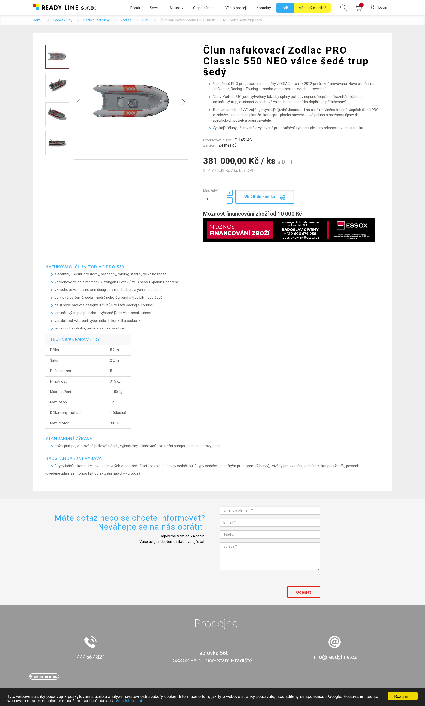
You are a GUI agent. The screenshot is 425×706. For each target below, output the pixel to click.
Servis (155, 8)
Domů (135, 8)
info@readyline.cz (334, 657)
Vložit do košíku (259, 196)
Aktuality (176, 8)
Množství (210, 190)
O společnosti (204, 8)
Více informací (128, 700)
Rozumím (403, 696)
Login (382, 7)
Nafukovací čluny (96, 20)
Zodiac (126, 20)
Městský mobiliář (312, 8)
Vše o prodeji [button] (236, 8)
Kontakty (264, 8)
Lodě (285, 8)
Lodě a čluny (62, 20)
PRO (145, 20)
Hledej (343, 7)
